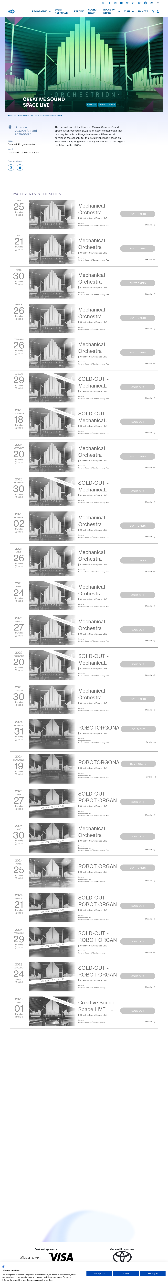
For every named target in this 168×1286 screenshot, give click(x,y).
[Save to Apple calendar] (20, 167)
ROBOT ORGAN (97, 866)
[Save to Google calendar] (11, 167)
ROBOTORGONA (99, 728)
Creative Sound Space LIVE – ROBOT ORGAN (97, 1009)
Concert (91, 105)
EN (151, 3)
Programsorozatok (25, 115)
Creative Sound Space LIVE (93, 218)
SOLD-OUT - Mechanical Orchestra (93, 385)
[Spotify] (127, 2)
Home (10, 115)
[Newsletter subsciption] (145, 2)
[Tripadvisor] (139, 2)
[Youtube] (121, 2)
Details (148, 225)
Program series (107, 105)
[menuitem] (41, 11)
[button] (103, 2)
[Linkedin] (133, 2)
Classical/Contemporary (94, 225)
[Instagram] (115, 2)
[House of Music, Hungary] (11, 11)
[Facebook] (109, 2)
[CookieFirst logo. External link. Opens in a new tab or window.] (3, 1266)
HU (157, 3)
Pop (107, 225)
